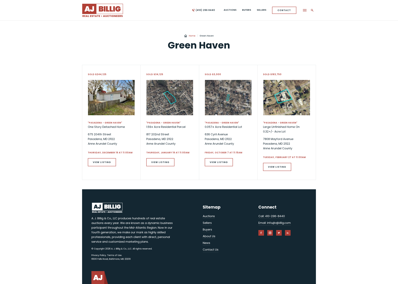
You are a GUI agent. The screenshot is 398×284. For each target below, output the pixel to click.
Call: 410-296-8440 (271, 216)
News (206, 243)
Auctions (209, 216)
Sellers (207, 223)
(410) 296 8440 (205, 10)
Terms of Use (114, 255)
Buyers (207, 229)
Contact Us (210, 249)
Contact (284, 10)
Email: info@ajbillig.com (274, 223)
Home (192, 35)
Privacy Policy (98, 255)
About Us (209, 236)
